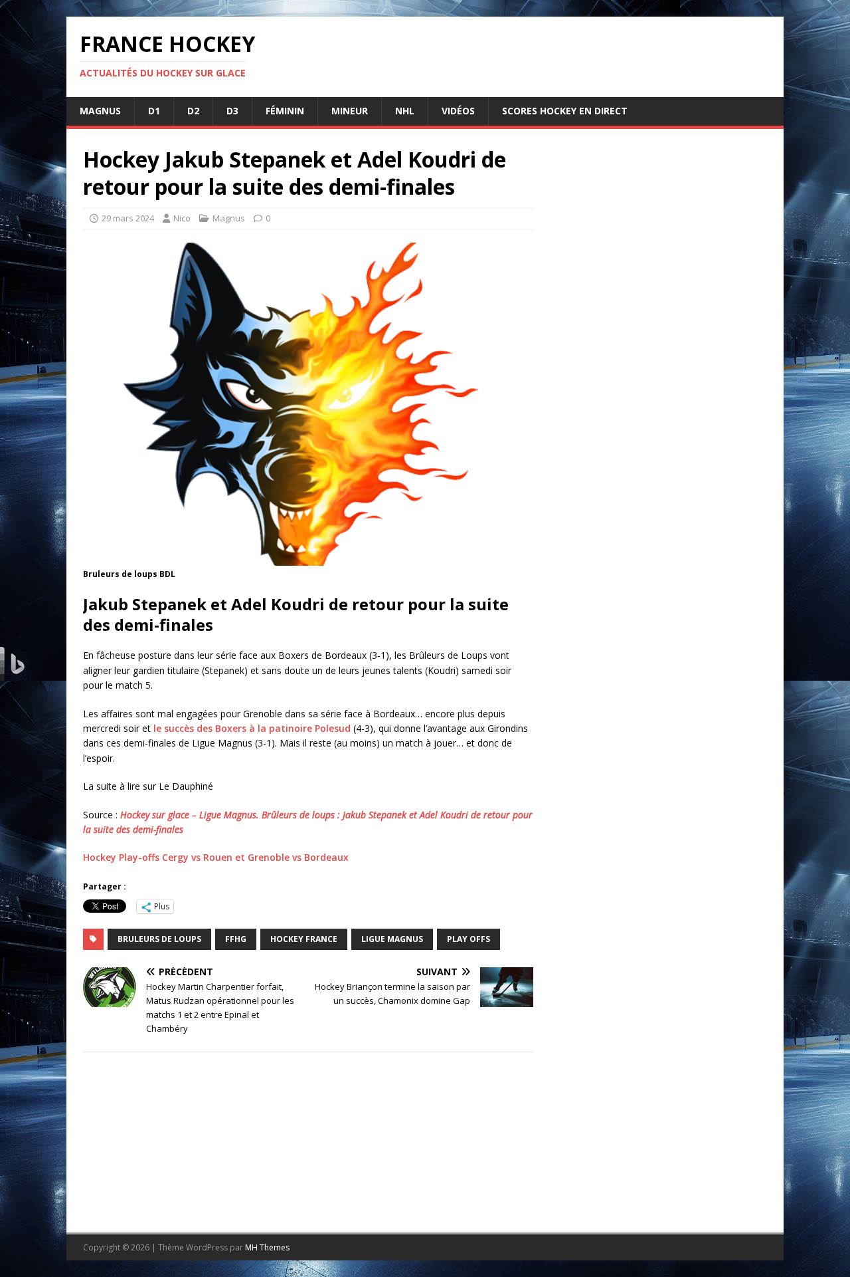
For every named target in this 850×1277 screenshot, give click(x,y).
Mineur (349, 110)
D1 (154, 110)
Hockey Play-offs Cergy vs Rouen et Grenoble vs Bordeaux (216, 857)
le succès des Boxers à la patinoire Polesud (252, 728)
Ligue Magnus (392, 939)
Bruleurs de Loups (159, 939)
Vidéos (458, 110)
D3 (232, 110)
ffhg (235, 939)
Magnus (100, 110)
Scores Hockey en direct (565, 110)
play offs (468, 939)
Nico (182, 218)
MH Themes (267, 1247)
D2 (193, 110)
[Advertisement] (659, 664)
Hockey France (303, 939)
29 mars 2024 (128, 218)
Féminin (285, 110)
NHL (404, 110)
